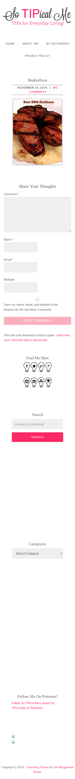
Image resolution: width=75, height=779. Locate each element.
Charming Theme (37, 767)
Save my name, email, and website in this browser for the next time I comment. (31, 307)
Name (9, 239)
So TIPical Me (37, 16)
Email (8, 259)
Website (9, 279)
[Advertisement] (42, 491)
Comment (11, 194)
